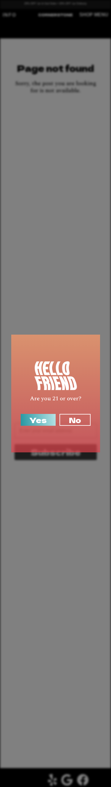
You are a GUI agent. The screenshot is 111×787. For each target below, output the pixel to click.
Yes (38, 420)
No (75, 420)
